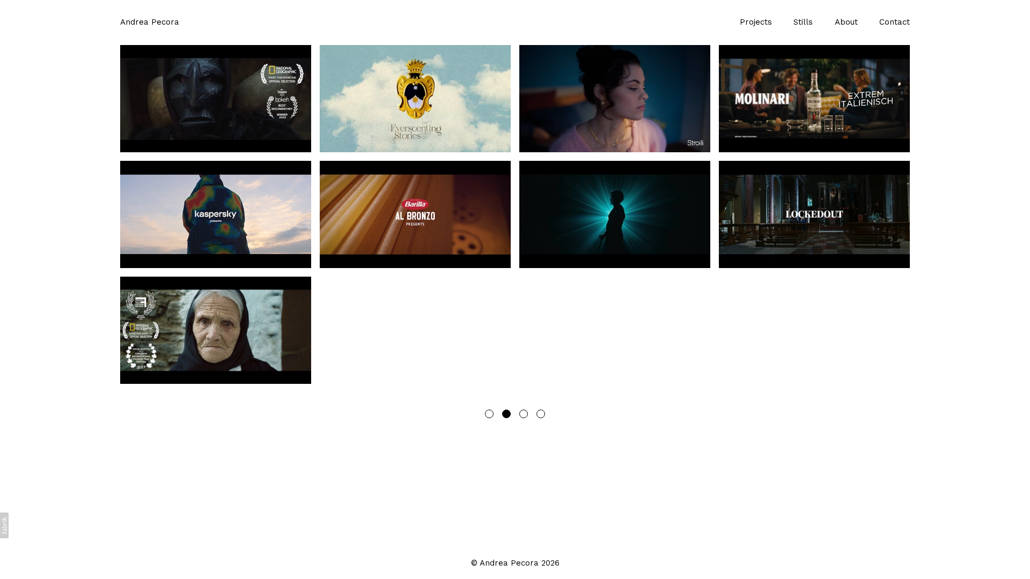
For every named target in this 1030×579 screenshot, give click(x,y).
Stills (803, 22)
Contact (894, 22)
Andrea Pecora (509, 563)
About (846, 22)
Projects (756, 22)
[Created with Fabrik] (4, 525)
